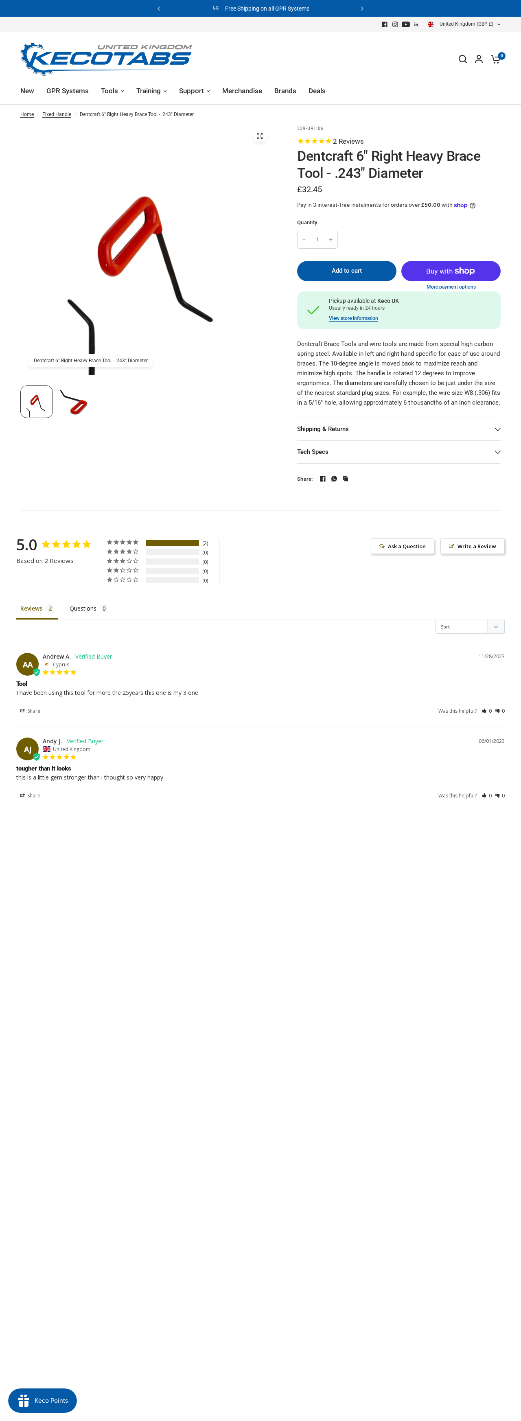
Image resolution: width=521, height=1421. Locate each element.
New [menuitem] (27, 91)
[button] (486, 710)
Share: (305, 479)
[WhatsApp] (334, 479)
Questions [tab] (83, 608)
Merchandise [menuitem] (242, 91)
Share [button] (33, 710)
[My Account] (479, 59)
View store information (353, 318)
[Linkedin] (416, 24)
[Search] (463, 59)
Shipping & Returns (323, 429)
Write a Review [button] (477, 546)
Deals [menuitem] (317, 91)
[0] (494, 59)
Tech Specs (312, 451)
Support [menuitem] (191, 91)
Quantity (307, 222)
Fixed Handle (56, 114)
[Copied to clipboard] (345, 479)
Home (27, 114)
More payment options (451, 287)
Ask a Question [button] (407, 546)
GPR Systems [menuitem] (67, 91)
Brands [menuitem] (285, 91)
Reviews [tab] (31, 608)
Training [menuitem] (148, 91)
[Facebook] (384, 24)
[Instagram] (395, 24)
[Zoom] (260, 136)
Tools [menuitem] (109, 91)
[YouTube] (406, 24)
